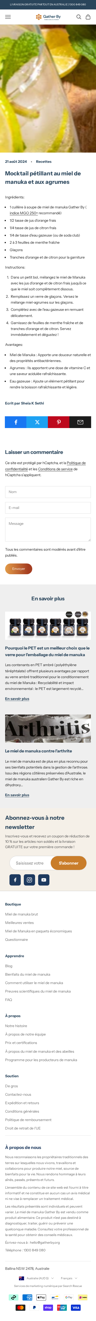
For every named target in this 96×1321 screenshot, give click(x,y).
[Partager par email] (80, 422)
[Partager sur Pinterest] (58, 422)
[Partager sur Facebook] (15, 422)
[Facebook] (15, 880)
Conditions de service (55, 469)
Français (66, 1278)
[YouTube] (43, 880)
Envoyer (18, 569)
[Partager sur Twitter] (37, 422)
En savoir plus (17, 698)
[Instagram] (29, 880)
